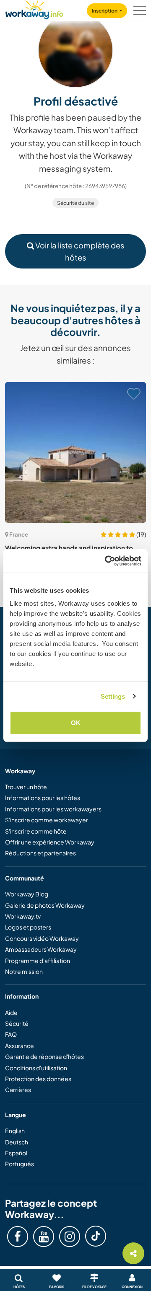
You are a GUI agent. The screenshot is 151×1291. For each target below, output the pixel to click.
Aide (11, 1012)
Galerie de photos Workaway (45, 905)
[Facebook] (17, 1236)
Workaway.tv (23, 916)
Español (16, 1153)
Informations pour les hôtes (42, 797)
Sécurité (17, 1023)
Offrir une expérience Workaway (49, 842)
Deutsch (16, 1142)
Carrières (18, 1089)
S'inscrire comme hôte (36, 831)
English (15, 1130)
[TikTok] (95, 1236)
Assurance (19, 1045)
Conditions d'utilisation (36, 1068)
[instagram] (69, 1236)
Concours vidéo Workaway (42, 938)
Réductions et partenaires (40, 853)
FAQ (11, 1034)
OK (76, 722)
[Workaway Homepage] (34, 9)
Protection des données (38, 1078)
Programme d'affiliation (37, 960)
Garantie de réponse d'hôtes (44, 1056)
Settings (113, 696)
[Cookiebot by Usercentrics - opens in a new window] (106, 560)
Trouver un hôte (26, 786)
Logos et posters (28, 927)
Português (19, 1163)
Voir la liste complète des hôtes (79, 251)
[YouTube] (43, 1236)
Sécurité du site (75, 203)
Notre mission (24, 971)
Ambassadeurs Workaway (41, 949)
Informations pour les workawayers (53, 809)
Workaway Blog (26, 894)
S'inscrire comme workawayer (46, 820)
